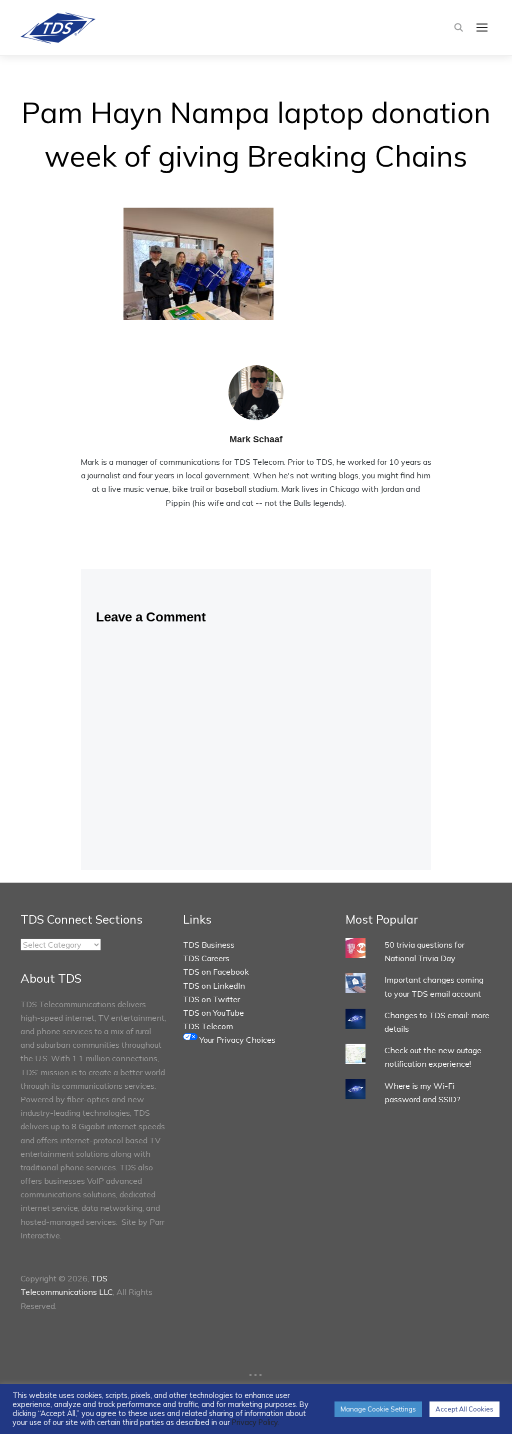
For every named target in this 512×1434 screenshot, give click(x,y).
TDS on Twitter (211, 999)
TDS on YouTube (213, 1013)
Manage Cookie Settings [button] (378, 1409)
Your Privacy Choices (237, 1040)
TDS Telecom (208, 1026)
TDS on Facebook (216, 972)
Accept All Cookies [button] (465, 1409)
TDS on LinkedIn (214, 986)
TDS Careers (206, 958)
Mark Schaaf (256, 439)
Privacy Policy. (255, 1422)
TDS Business (208, 945)
